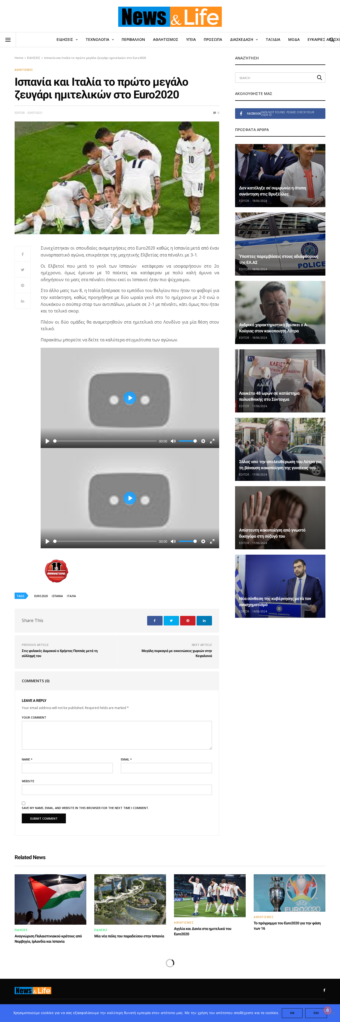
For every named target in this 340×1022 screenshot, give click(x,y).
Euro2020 (41, 596)
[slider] (105, 440)
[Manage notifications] (327, 1010)
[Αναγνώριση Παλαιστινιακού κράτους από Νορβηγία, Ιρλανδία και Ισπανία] (50, 899)
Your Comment (34, 717)
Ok (292, 1013)
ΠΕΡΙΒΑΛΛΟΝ (133, 39)
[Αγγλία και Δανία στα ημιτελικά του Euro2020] (210, 895)
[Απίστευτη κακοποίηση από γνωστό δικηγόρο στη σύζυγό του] (280, 517)
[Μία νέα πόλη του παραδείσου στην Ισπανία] (130, 899)
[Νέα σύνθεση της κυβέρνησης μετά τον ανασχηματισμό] (280, 586)
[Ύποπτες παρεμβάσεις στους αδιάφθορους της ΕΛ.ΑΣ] (280, 244)
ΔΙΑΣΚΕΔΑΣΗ (241, 39)
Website (28, 781)
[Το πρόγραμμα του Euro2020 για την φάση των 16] (289, 893)
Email (126, 759)
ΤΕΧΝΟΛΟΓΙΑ (97, 39)
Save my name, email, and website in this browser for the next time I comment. (85, 807)
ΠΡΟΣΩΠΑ (213, 39)
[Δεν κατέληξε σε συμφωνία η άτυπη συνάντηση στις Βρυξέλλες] (280, 175)
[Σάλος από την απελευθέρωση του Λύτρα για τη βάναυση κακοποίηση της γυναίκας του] (280, 449)
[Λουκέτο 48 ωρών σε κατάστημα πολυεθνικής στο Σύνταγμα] (280, 380)
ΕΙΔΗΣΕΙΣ (65, 39)
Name (27, 759)
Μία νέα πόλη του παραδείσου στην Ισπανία (129, 936)
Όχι (316, 1013)
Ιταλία (71, 596)
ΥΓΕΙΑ (191, 39)
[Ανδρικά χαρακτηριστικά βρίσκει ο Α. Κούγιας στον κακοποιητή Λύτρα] (280, 312)
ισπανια (57, 596)
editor (20, 113)
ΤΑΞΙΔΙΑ (273, 39)
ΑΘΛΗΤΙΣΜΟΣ (165, 39)
